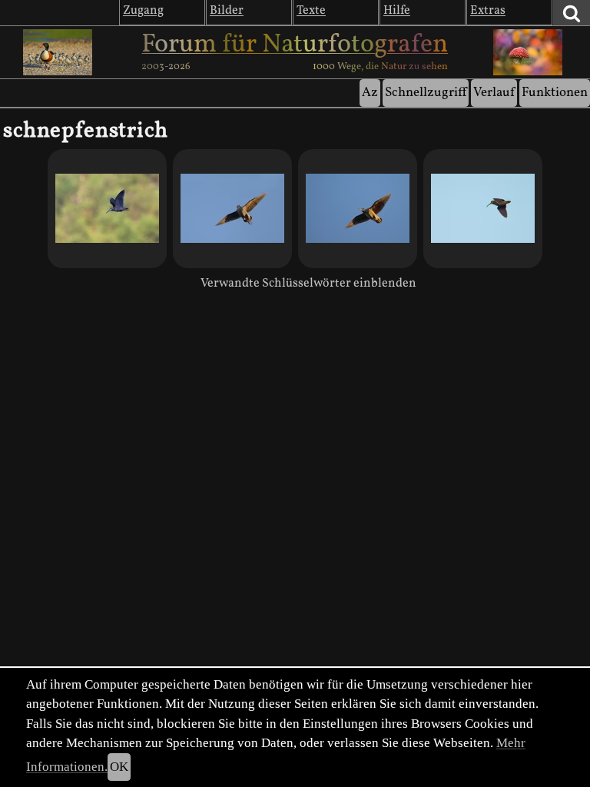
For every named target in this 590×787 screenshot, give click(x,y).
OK (119, 766)
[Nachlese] (232, 208)
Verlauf (494, 92)
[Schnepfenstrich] (107, 208)
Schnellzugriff (425, 92)
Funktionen (555, 92)
